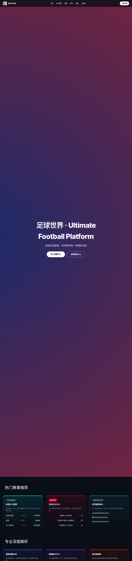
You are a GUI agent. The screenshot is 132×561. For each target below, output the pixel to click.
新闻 (71, 3)
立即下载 (124, 3)
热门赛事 (59, 3)
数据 (77, 3)
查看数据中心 (76, 254)
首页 (52, 3)
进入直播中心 (56, 254)
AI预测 (83, 3)
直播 (65, 3)
